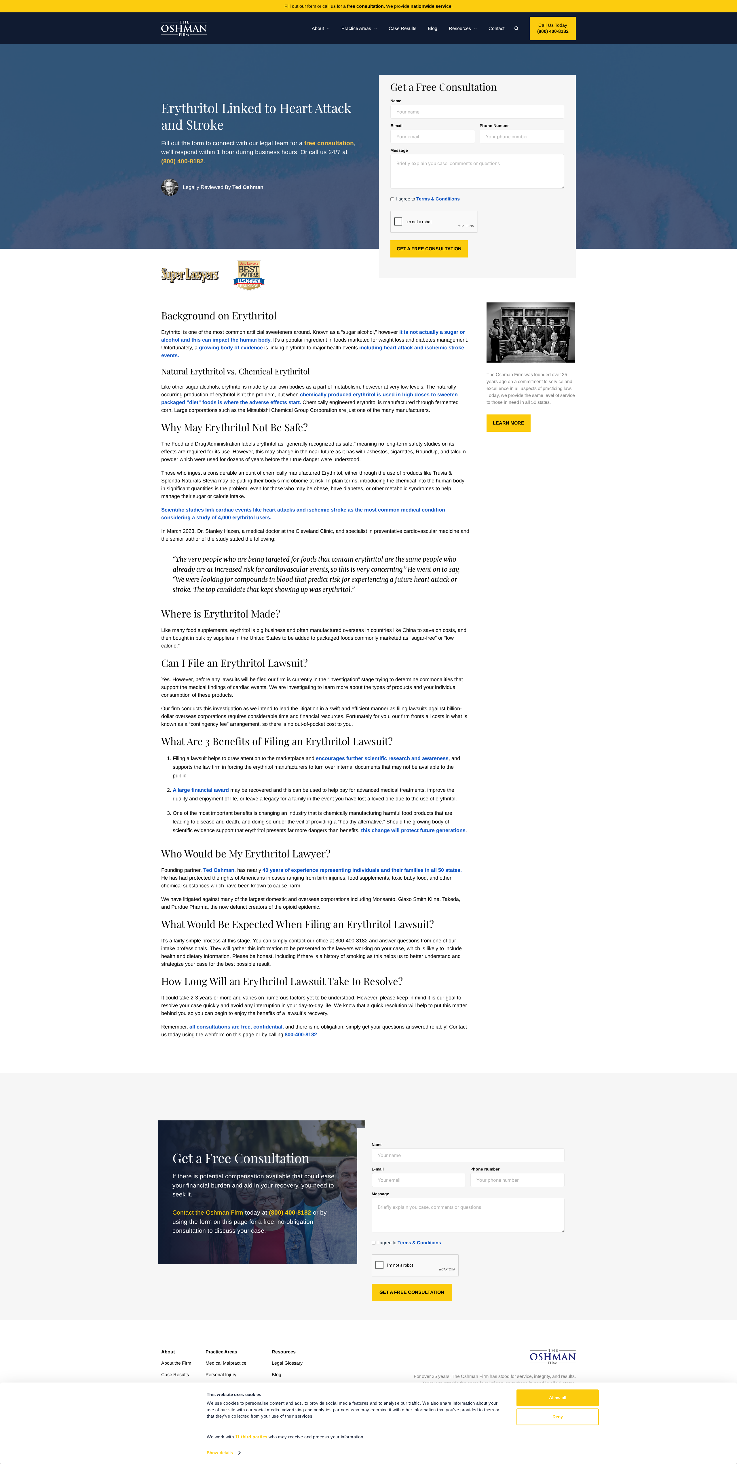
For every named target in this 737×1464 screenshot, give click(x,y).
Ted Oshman (218, 870)
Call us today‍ (553, 28)
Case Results (402, 28)
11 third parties (251, 1436)
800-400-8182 (301, 1034)
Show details (220, 1452)
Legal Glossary (287, 1363)
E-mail (396, 125)
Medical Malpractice (226, 1363)
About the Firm (176, 1363)
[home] (184, 28)
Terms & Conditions (438, 198)
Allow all (557, 1397)
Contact (496, 28)
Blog (432, 28)
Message (399, 150)
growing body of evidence (231, 348)
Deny (557, 1416)
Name (395, 101)
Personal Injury (221, 1374)
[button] (321, 28)
